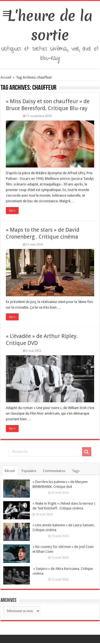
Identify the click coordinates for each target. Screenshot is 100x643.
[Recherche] (86, 451)
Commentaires (54, 471)
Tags (75, 471)
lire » (12, 210)
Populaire (29, 471)
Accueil (6, 77)
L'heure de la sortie (50, 25)
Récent (10, 471)
